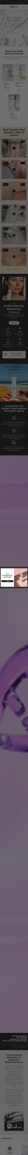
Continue (7, 581)
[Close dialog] (26, 569)
